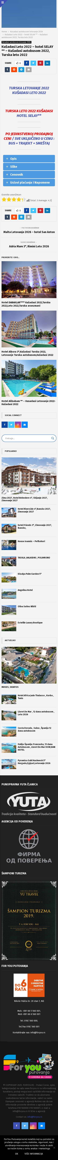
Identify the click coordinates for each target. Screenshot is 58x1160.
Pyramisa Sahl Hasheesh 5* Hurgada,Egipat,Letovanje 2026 (34, 762)
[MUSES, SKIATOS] (29, 665)
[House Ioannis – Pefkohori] (9, 545)
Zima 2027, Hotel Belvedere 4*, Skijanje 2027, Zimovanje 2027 (25, 499)
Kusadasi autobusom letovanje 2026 (16, 42)
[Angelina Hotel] (9, 594)
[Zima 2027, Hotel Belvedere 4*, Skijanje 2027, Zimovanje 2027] (29, 475)
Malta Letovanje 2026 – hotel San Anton (29, 232)
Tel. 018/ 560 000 (28, 1020)
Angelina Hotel (25, 590)
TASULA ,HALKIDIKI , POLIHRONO (34, 557)
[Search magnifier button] (53, 438)
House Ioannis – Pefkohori (31, 541)
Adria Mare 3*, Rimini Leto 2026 (29, 246)
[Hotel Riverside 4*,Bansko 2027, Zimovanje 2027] (9, 512)
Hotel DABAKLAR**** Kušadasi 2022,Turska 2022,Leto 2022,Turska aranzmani (26, 304)
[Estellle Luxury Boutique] (9, 626)
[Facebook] (16, 1125)
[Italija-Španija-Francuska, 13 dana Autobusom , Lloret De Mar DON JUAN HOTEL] (9, 748)
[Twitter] (24, 1125)
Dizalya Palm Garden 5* (29, 574)
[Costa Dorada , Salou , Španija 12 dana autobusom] (9, 732)
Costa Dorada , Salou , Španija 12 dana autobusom (34, 729)
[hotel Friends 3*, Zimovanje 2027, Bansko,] (9, 529)
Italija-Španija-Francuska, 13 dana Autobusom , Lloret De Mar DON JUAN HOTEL (36, 747)
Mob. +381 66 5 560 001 (28, 1011)
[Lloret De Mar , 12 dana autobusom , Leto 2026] (9, 715)
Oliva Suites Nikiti (27, 606)
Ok (16, 1154)
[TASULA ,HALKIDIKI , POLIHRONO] (9, 561)
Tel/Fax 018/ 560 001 (29, 1026)
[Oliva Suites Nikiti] (9, 610)
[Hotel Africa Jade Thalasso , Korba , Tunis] (9, 699)
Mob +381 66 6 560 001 (29, 1014)
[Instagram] (33, 1125)
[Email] (41, 1125)
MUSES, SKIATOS (10, 687)
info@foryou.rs (37, 1032)
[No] (54, 1147)
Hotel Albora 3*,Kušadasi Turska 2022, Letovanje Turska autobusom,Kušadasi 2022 (27, 353)
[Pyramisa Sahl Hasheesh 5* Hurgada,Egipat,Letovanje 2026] (9, 764)
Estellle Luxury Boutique (30, 622)
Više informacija (34, 1154)
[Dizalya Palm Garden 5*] (9, 577)
